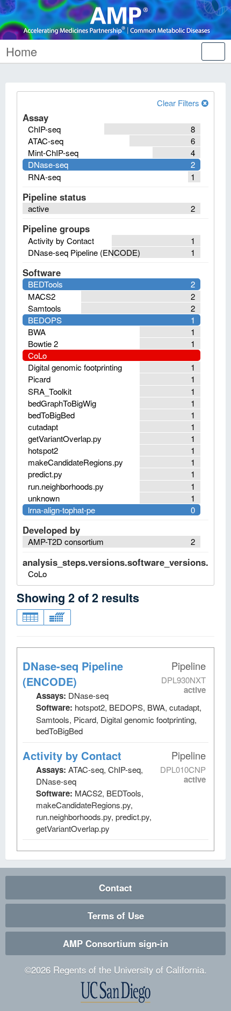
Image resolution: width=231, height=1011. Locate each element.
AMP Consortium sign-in (115, 943)
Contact (115, 887)
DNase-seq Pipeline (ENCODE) (73, 673)
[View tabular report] (30, 617)
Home (21, 51)
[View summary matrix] (57, 617)
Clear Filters (179, 102)
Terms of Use (116, 915)
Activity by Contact (72, 755)
